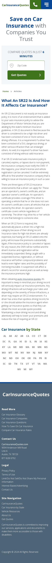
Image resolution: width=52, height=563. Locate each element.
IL (31, 341)
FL (9, 341)
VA (39, 363)
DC (4, 341)
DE (45, 336)
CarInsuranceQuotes (12, 503)
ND (10, 358)
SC (4, 363)
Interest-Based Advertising (15, 485)
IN (35, 341)
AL (4, 336)
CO (33, 336)
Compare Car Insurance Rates (17, 430)
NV (22, 352)
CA (27, 336)
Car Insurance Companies (14, 418)
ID (26, 341)
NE (16, 352)
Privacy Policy (8, 470)
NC (4, 358)
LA (9, 347)
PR (40, 358)
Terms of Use (8, 474)
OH (17, 358)
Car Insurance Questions (14, 422)
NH (28, 352)
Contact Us (7, 489)
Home (6, 91)
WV (19, 369)
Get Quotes (18, 75)
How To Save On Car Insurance (17, 426)
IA (41, 341)
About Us (6, 515)
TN (15, 363)
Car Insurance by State (13, 507)
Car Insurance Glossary (13, 414)
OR (29, 358)
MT (10, 352)
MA (27, 347)
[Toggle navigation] (46, 4)
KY (3, 347)
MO (4, 352)
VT (33, 363)
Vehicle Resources (11, 511)
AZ (16, 336)
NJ (34, 352)
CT (39, 336)
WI (25, 369)
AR (21, 336)
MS (46, 347)
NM (40, 352)
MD (21, 347)
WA (45, 363)
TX (21, 363)
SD (9, 363)
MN (39, 347)
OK (23, 358)
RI (46, 358)
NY (46, 352)
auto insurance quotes (29, 279)
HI (21, 341)
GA (15, 341)
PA (34, 358)
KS (46, 341)
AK (10, 336)
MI (33, 347)
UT (27, 363)
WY (31, 369)
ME (15, 347)
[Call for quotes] (36, 4)
